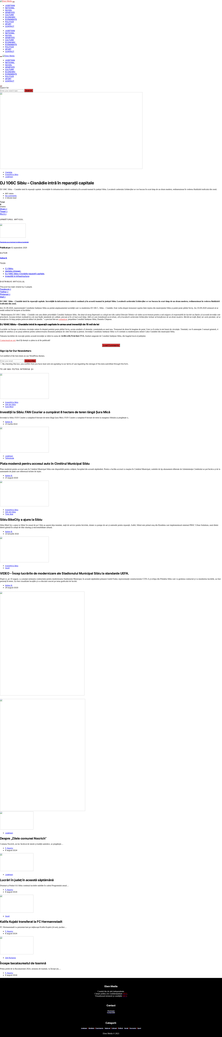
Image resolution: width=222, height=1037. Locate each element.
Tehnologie (9, 458)
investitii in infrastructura (17, 276)
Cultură (9, 15)
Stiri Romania (10, 958)
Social (8, 10)
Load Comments (111, 345)
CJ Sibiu (9, 268)
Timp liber (9, 514)
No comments (11, 196)
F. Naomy (9, 848)
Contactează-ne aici (8, 340)
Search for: (4, 88)
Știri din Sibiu (10, 404)
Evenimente (11, 19)
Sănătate (10, 12)
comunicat (63, 319)
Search (28, 90)
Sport (8, 24)
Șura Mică (9, 407)
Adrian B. (3, 258)
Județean (10, 5)
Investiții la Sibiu (11, 174)
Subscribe (30, 361)
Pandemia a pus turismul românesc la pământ (14, 242)
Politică (9, 22)
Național (10, 8)
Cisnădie (8, 172)
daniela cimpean (13, 271)
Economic (10, 17)
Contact (9, 26)
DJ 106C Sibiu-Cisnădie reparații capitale (24, 273)
